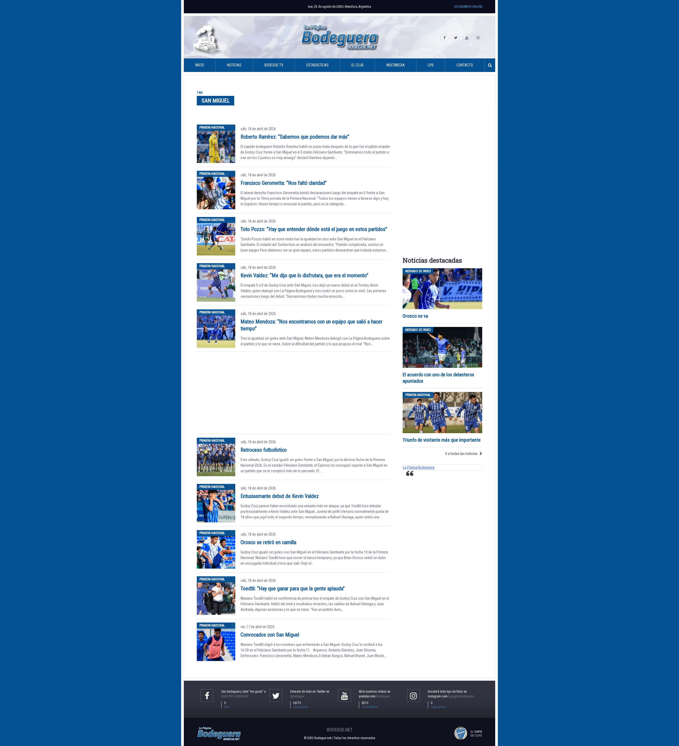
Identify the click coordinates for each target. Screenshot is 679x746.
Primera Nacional (212, 127)
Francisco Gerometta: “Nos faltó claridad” (284, 183)
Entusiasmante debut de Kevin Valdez (280, 496)
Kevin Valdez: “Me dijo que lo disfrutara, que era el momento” (304, 275)
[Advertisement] (293, 393)
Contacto (464, 65)
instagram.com (451, 696)
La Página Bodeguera (418, 467)
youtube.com (374, 696)
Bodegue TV (273, 65)
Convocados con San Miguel (270, 635)
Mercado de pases (418, 271)
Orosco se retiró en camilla (268, 542)
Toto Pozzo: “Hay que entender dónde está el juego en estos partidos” (314, 229)
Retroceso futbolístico (264, 450)
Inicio (199, 65)
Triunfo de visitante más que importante (442, 440)
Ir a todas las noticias (461, 453)
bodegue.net (339, 729)
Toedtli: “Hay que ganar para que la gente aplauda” (293, 588)
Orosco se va (415, 316)
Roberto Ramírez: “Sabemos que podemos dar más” (295, 137)
